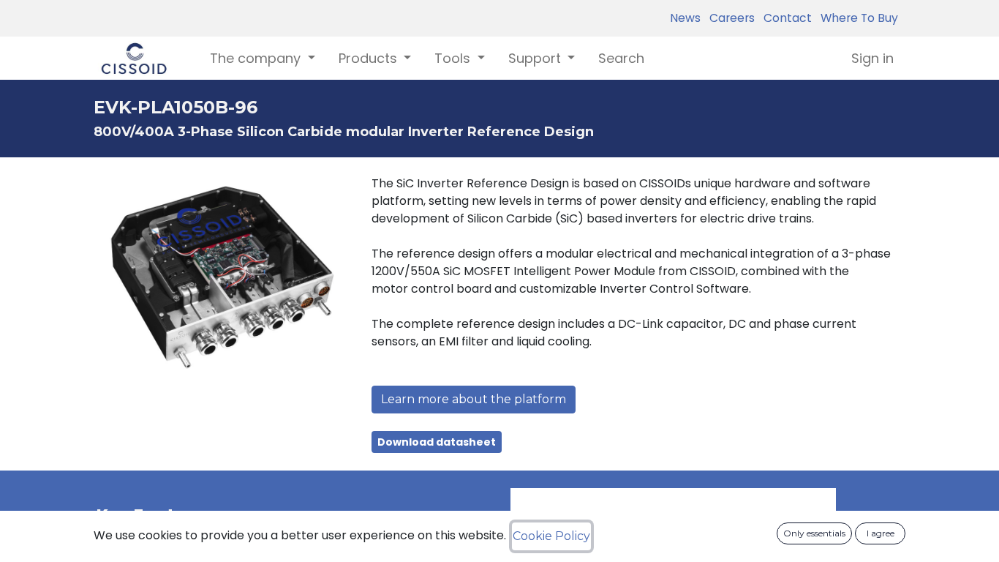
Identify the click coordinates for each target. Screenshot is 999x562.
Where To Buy (856, 18)
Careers (729, 18)
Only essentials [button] (814, 533)
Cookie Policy (551, 536)
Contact (785, 18)
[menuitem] (621, 58)
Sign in (872, 58)
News (685, 18)
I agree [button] (880, 533)
